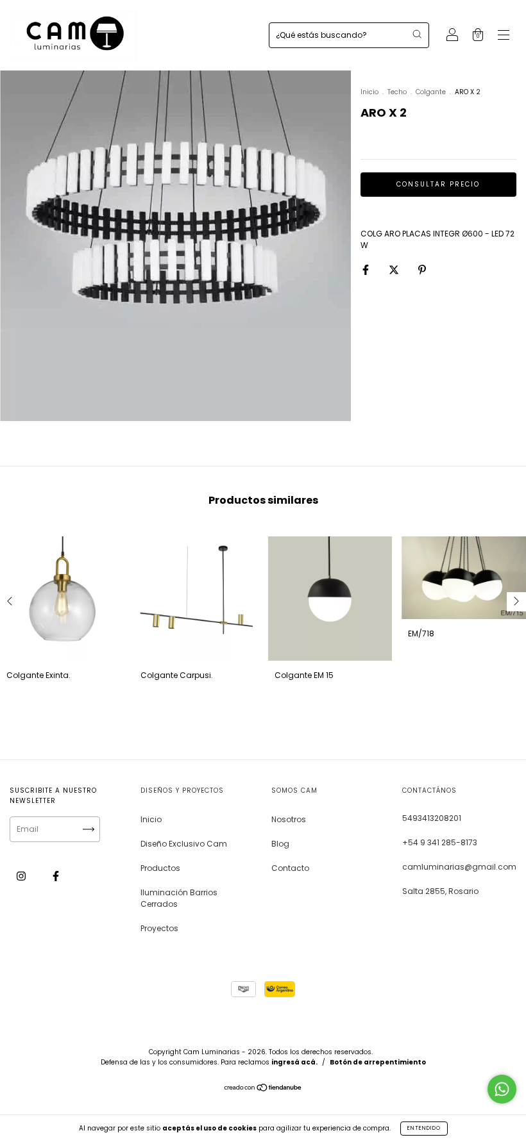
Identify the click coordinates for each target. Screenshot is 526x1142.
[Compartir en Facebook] (367, 269)
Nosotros (288, 819)
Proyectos (159, 928)
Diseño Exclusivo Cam (183, 843)
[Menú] (503, 36)
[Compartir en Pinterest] (422, 269)
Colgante (431, 92)
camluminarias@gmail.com (459, 866)
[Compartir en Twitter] (395, 269)
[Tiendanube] (263, 1089)
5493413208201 (431, 818)
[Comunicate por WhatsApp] (502, 1089)
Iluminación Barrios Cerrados (178, 898)
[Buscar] (417, 34)
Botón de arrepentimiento (378, 1062)
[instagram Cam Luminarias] (22, 875)
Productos (160, 868)
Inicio (369, 92)
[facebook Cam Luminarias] (55, 875)
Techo (397, 92)
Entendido (424, 1128)
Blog (280, 843)
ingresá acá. (294, 1062)
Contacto (290, 868)
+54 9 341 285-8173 (439, 842)
